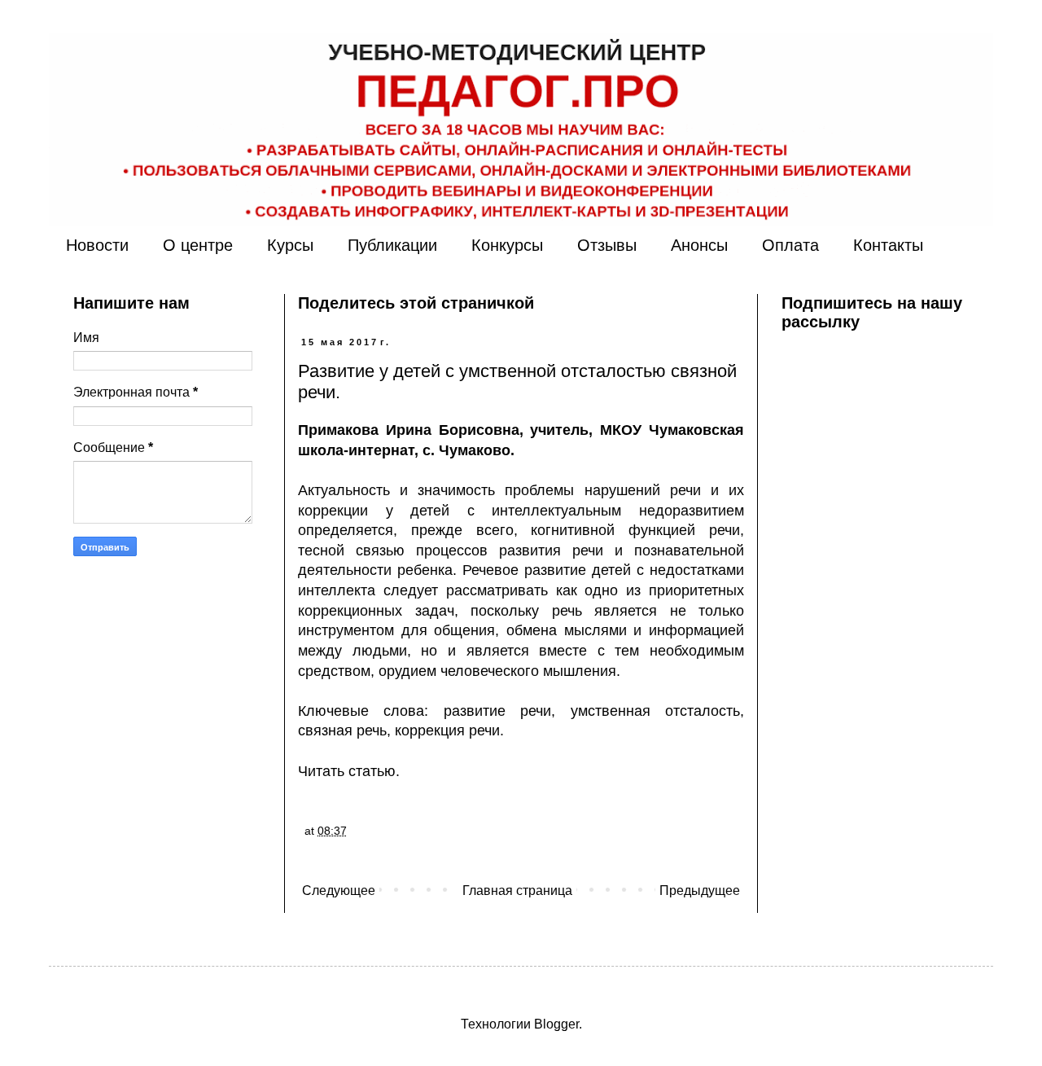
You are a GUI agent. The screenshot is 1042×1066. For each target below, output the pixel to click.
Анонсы (699, 245)
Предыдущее (699, 890)
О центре (198, 245)
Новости (97, 245)
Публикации (392, 245)
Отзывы (607, 245)
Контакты (888, 245)
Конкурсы (507, 245)
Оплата (790, 245)
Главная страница (517, 890)
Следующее (338, 890)
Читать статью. (349, 771)
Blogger (556, 1024)
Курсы (290, 245)
